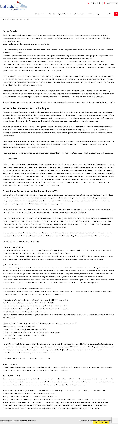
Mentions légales (6, 421)
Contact (16, 421)
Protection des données (28, 421)
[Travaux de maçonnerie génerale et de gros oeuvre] (14, 6)
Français (108, 3)
